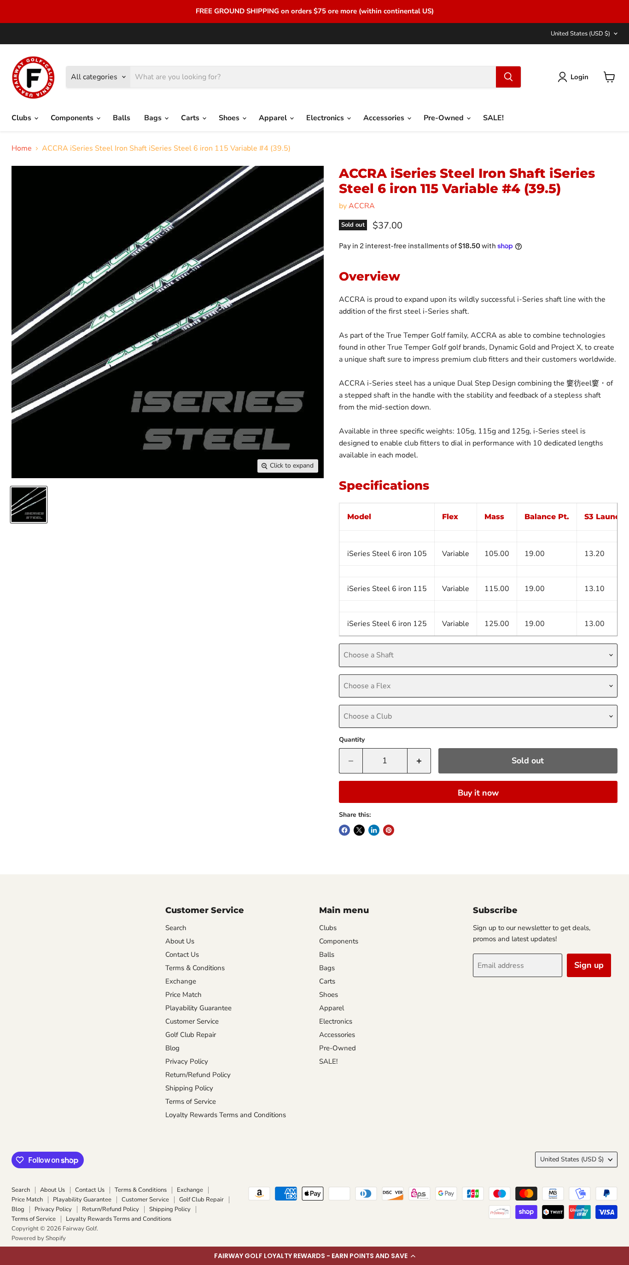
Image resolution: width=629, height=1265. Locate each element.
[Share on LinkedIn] (373, 830)
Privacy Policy (186, 1061)
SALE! (493, 118)
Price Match (183, 994)
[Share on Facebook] (344, 830)
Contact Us (182, 954)
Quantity (352, 740)
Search (175, 927)
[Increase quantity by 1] (419, 760)
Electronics (326, 118)
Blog (172, 1048)
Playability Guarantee (198, 1008)
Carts (191, 118)
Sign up (589, 965)
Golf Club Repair (190, 1034)
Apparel (274, 118)
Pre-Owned (445, 118)
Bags (153, 118)
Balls (121, 118)
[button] (314, 1256)
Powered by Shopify (39, 1238)
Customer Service (192, 1021)
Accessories (384, 118)
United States (580, 33)
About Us (179, 941)
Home (22, 148)
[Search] (508, 77)
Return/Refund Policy (198, 1074)
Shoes (230, 118)
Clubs (22, 118)
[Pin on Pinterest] (388, 830)
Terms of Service (190, 1101)
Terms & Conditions (195, 967)
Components (73, 118)
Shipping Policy (189, 1088)
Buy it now (478, 792)
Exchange (180, 981)
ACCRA (362, 206)
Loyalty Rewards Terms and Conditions (225, 1114)
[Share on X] (359, 830)
